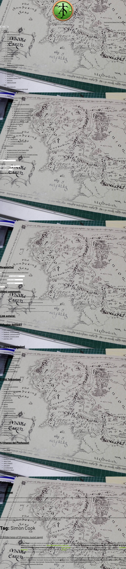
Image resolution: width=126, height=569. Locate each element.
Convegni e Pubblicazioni (14, 71)
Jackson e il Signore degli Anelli (19, 89)
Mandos (5, 404)
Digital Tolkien (7, 393)
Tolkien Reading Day (12, 50)
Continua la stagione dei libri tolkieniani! (26, 308)
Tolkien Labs (10, 74)
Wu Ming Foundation (9, 435)
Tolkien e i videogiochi (16, 133)
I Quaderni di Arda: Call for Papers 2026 (18, 150)
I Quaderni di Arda (8, 58)
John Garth (6, 465)
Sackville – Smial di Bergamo (11, 360)
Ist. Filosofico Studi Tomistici (11, 354)
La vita (9, 63)
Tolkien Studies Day (12, 47)
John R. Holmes (31, 560)
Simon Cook (24, 562)
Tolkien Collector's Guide (10, 417)
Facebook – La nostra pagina (11, 334)
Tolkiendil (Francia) (8, 369)
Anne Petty (6, 448)
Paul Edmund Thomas (76, 560)
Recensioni (10, 76)
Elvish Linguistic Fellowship (11, 395)
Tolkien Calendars (12, 128)
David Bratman (7, 452)
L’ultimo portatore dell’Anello (22, 117)
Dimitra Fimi (7, 457)
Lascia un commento (88, 562)
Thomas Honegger (60, 562)
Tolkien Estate (7, 419)
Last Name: (3, 283)
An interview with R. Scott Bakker (16, 152)
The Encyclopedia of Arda (10, 415)
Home (5, 30)
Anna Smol (70, 557)
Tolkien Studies (7, 430)
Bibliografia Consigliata (10, 67)
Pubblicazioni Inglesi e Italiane (15, 65)
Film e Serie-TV (11, 87)
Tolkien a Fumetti (12, 126)
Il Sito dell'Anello (8, 400)
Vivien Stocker (78, 562)
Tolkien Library (7, 426)
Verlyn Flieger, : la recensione (30, 302)
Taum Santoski (40, 562)
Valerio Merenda (12, 308)
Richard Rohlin (107, 560)
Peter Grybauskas (88, 560)
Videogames (10, 130)
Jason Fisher (7, 461)
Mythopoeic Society (9, 356)
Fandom (9, 95)
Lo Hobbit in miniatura (16, 143)
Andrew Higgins (61, 557)
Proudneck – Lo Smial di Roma (12, 358)
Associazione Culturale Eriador (12, 352)
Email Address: (4, 276)
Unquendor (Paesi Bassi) (10, 371)
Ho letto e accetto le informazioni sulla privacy (15, 272)
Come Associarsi (12, 39)
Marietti (5, 406)
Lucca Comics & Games (13, 52)
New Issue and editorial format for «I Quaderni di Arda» (22, 154)
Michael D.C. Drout (8, 470)
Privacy (23, 564)
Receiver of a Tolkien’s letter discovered (18, 157)
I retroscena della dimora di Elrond (23, 115)
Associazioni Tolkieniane (17, 98)
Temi (4, 85)
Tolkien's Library (8, 432)
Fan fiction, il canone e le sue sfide (23, 111)
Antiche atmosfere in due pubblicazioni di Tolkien (26, 296)
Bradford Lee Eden (78, 557)
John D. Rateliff (7, 463)
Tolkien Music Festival (9, 428)
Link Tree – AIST (8, 338)
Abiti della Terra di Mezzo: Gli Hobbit (20, 119)
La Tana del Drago (8, 56)
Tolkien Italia (7, 424)
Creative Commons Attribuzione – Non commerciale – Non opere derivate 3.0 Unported (57, 517)
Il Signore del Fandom (16, 124)
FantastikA (10, 43)
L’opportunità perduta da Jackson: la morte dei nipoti (25, 93)
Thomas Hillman (49, 562)
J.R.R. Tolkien (7, 60)
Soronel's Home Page (9, 413)
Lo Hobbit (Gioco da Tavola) (18, 141)
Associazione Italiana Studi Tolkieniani (115, 22)
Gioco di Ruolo (11, 137)
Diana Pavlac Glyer (8, 454)
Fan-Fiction (13, 106)
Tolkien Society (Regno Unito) (11, 367)
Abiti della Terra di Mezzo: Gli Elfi (19, 122)
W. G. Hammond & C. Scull (10, 474)
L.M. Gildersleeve (8, 467)
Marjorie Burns (57, 560)
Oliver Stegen (65, 560)
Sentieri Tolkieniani (8, 363)
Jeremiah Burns (117, 557)
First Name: (3, 279)
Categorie (3, 164)
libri (42, 557)
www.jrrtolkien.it (5, 497)
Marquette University (9, 408)
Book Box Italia (11, 302)
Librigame (10, 135)
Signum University (8, 411)
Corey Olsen (6, 450)
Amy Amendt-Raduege (50, 557)
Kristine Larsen (48, 560)
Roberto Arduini (36, 557)
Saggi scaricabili (11, 69)
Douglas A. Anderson (9, 459)
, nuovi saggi (21, 537)
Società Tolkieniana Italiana (11, 365)
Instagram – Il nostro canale (11, 336)
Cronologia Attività (12, 54)
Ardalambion (7, 384)
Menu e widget (4, 26)
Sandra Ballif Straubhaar (119, 560)
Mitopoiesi (10, 45)
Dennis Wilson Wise (99, 557)
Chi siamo (6, 32)
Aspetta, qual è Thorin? (16, 91)
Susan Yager (31, 562)
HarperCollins (7, 397)
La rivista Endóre (8, 402)
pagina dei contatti (14, 520)
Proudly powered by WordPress (34, 564)
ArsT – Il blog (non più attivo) (11, 330)
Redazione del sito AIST (13, 34)
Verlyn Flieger (7, 472)
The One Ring (14, 139)
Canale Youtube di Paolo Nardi (11, 391)
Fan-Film (12, 102)
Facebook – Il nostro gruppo (11, 332)
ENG (4, 148)
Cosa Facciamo (7, 41)
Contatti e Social (11, 37)
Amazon (63, 549)
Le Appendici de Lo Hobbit (21, 113)
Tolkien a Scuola (11, 82)
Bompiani (6, 389)
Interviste (9, 80)
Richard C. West (98, 560)
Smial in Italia (14, 100)
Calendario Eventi (8, 146)
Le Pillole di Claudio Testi (14, 78)
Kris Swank (40, 560)
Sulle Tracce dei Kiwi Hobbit (21, 104)
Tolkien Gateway (8, 422)
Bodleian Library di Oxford (10, 387)
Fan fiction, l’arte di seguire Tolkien (23, 109)
